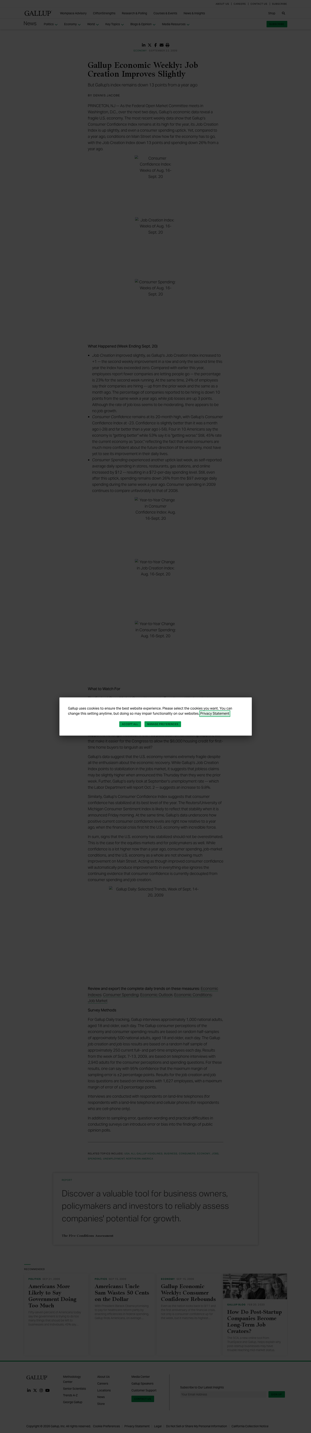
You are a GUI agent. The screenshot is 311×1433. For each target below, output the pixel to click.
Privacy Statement (214, 713)
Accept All (130, 724)
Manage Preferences (162, 724)
